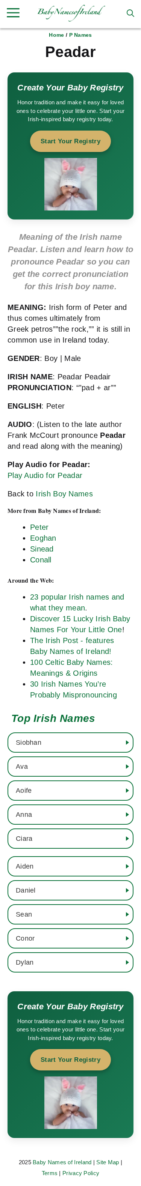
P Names (80, 35)
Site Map (107, 1162)
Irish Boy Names (64, 494)
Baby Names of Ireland (62, 1162)
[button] (130, 13)
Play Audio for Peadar (45, 475)
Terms (50, 1173)
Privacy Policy (80, 1173)
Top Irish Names (53, 718)
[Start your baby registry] (70, 145)
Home (56, 35)
